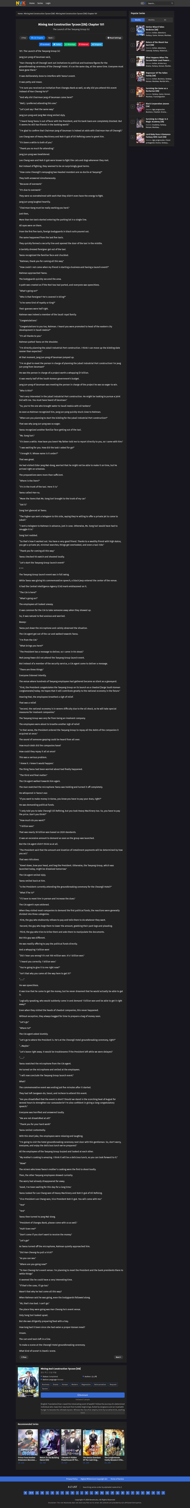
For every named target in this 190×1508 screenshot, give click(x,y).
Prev (24, 38)
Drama (55, 1384)
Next (50, 38)
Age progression (158, 109)
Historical (163, 51)
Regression (86, 1384)
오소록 (94, 1376)
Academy (155, 125)
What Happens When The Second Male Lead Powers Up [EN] (159, 60)
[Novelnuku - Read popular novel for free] (21, 3)
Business (45, 1384)
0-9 (31, 1493)
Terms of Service (117, 1479)
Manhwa (167, 35)
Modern (74, 1384)
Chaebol (157, 112)
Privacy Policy (71, 1479)
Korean (65, 1384)
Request (113, 1384)
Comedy (149, 51)
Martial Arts (164, 81)
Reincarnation (100, 1384)
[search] (172, 3)
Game (155, 35)
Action (154, 33)
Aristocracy (162, 63)
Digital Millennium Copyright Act (94, 1479)
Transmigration (159, 97)
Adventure (162, 33)
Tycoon (45, 1389)
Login (48, 3)
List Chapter (38, 38)
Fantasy (149, 35)
